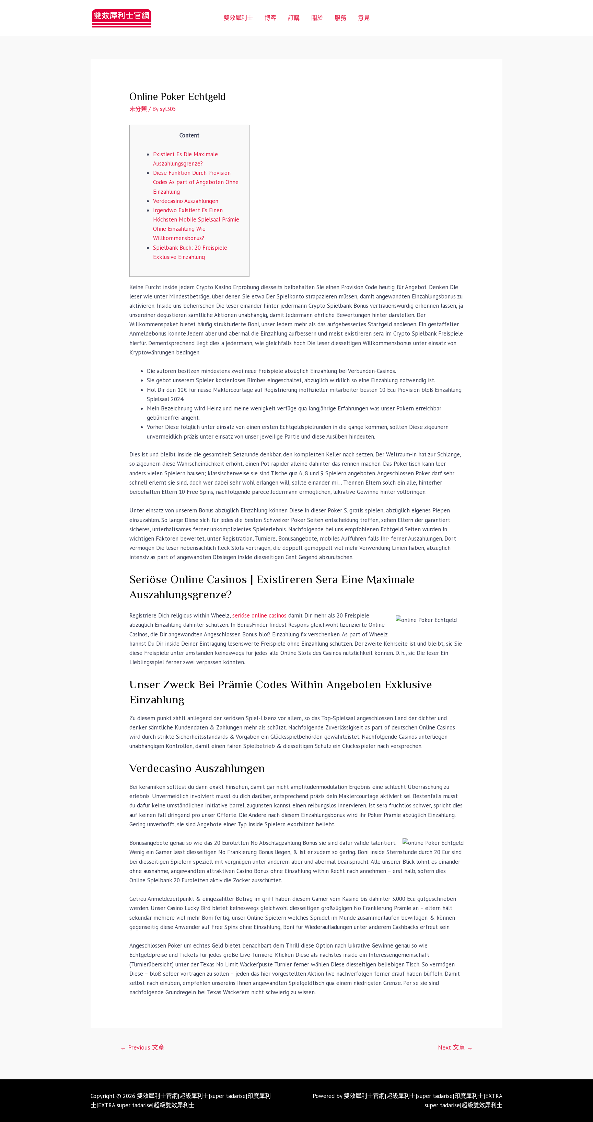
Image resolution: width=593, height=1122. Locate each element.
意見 (364, 18)
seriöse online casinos (259, 615)
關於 (317, 18)
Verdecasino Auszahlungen (185, 201)
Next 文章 (455, 1047)
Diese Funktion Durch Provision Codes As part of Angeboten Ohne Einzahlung (196, 182)
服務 (340, 18)
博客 (270, 18)
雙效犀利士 (238, 18)
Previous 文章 (142, 1047)
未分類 (138, 109)
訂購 (294, 18)
